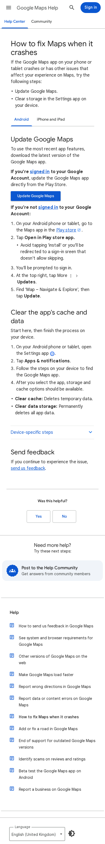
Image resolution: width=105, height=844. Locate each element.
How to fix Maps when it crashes (49, 716)
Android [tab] (21, 119)
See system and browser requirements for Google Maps (56, 641)
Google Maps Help (37, 8)
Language (22, 827)
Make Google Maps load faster (46, 674)
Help (14, 612)
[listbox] (37, 834)
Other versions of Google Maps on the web (53, 659)
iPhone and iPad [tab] (51, 119)
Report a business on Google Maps (50, 789)
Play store (66, 230)
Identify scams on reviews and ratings (52, 759)
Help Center (14, 21)
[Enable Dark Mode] (71, 833)
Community (41, 21)
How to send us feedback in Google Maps (56, 626)
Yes (39, 516)
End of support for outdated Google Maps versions (57, 744)
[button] (8, 7)
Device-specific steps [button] (31, 432)
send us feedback (28, 468)
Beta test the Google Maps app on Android (50, 774)
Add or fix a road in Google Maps (48, 728)
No (64, 516)
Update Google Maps (35, 196)
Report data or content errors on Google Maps (55, 701)
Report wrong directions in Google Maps (55, 686)
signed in (40, 171)
